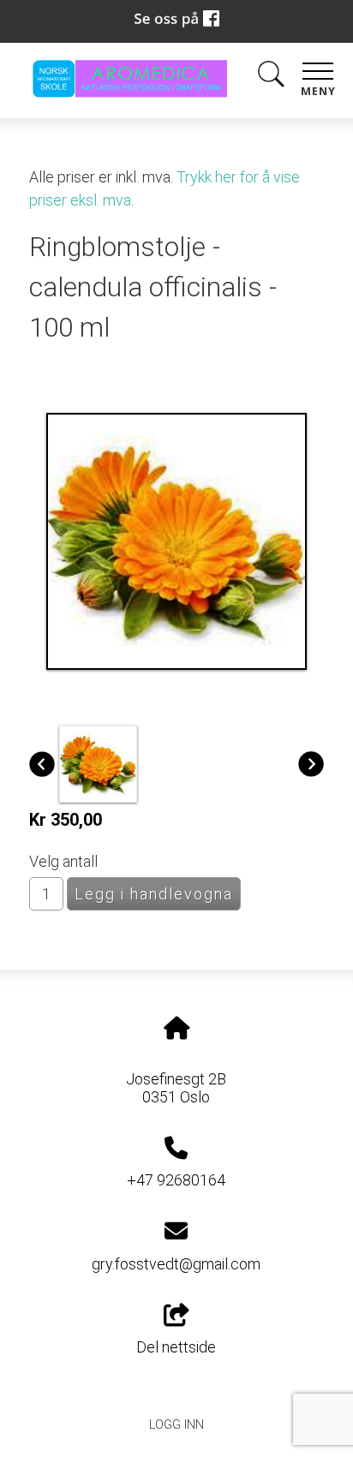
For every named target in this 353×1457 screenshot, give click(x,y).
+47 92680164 (176, 1180)
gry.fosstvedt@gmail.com (176, 1264)
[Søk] (271, 77)
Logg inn (176, 1425)
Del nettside (176, 1347)
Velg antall (63, 861)
